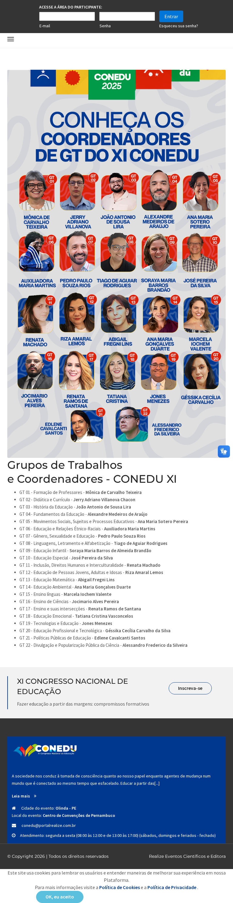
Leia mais (21, 796)
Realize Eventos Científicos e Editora (187, 856)
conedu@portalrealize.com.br (49, 825)
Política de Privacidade (171, 887)
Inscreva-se (190, 688)
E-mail (44, 26)
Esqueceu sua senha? (178, 26)
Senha (105, 26)
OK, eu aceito (60, 897)
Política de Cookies (119, 887)
